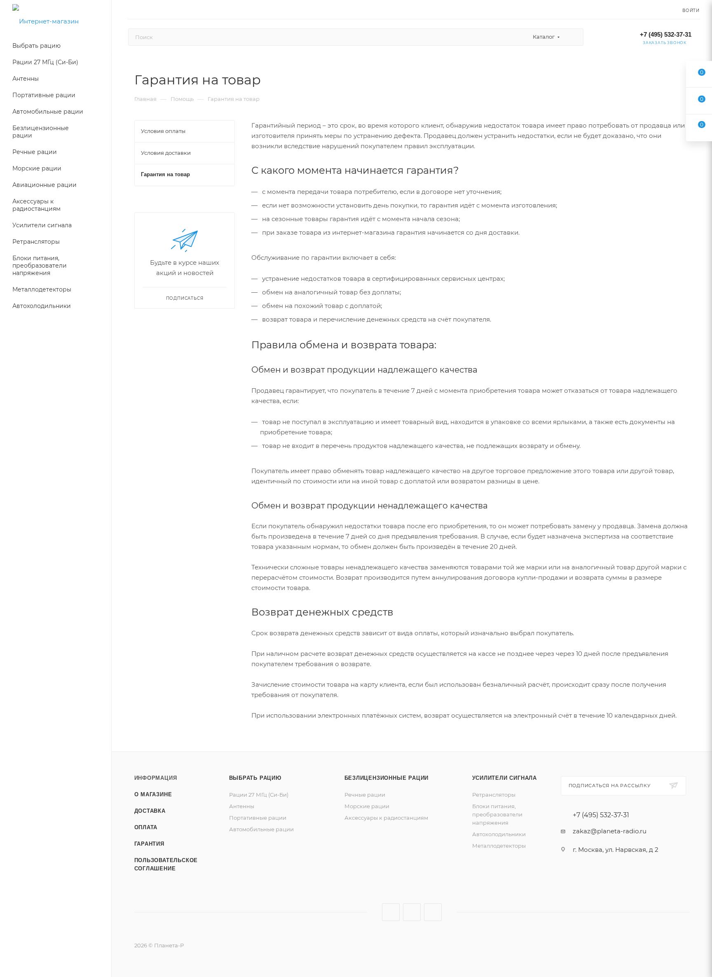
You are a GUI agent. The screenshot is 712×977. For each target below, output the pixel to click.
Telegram (412, 912)
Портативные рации (257, 817)
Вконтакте (391, 912)
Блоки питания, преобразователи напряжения (497, 814)
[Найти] (573, 37)
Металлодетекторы (499, 845)
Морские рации (366, 806)
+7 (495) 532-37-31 (665, 34)
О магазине (153, 794)
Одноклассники (433, 912)
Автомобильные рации (261, 829)
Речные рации (364, 794)
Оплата (146, 827)
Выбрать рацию (255, 778)
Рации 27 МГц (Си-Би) (258, 794)
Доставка (150, 811)
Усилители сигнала (504, 778)
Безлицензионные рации (386, 778)
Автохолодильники (499, 834)
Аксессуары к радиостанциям (386, 817)
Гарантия (149, 844)
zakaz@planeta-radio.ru (609, 831)
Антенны (241, 806)
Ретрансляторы (493, 794)
